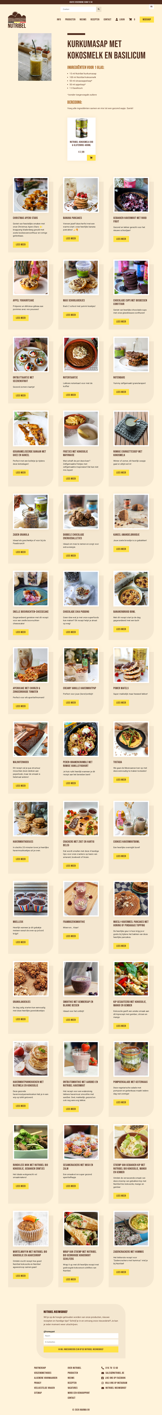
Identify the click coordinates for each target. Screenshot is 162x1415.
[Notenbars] (131, 354)
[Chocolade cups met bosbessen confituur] (131, 277)
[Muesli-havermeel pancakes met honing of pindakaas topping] (131, 899)
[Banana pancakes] (81, 195)
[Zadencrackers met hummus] (131, 1229)
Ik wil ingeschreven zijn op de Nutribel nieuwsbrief (81, 1349)
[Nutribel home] (17, 19)
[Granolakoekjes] (31, 979)
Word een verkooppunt (79, 1393)
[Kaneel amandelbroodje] (131, 511)
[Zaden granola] (31, 511)
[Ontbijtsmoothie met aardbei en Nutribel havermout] (81, 1059)
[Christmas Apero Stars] (31, 195)
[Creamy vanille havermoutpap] (81, 665)
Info (59, 19)
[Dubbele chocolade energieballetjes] (81, 511)
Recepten (95, 19)
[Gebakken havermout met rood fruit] (131, 195)
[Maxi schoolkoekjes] (81, 277)
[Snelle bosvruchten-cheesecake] (31, 588)
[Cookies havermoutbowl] (131, 819)
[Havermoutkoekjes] (31, 819)
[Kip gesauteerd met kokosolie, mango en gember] (131, 979)
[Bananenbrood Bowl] (131, 588)
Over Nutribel (74, 1368)
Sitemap (38, 1393)
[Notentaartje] (81, 354)
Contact (107, 19)
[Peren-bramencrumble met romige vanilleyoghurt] (81, 739)
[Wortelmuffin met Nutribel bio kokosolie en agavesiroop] (31, 1229)
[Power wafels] (131, 665)
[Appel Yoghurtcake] (31, 277)
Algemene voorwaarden (45, 1378)
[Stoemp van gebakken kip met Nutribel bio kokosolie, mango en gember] (131, 1142)
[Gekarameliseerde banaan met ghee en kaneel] (31, 428)
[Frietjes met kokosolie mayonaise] (81, 428)
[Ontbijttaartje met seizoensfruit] (31, 354)
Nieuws (83, 19)
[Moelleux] (31, 899)
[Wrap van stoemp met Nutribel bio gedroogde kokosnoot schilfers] (81, 1229)
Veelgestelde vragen (44, 1388)
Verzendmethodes (42, 1373)
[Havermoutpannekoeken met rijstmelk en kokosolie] (31, 1059)
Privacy (37, 1383)
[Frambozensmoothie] (81, 899)
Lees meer (21, 244)
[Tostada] (131, 739)
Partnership (40, 1368)
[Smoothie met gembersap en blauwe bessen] (81, 979)
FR (151, 6)
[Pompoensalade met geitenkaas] (131, 1059)
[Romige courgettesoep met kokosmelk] (131, 428)
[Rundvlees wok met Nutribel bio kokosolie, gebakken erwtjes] (31, 1142)
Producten (70, 19)
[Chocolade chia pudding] (81, 588)
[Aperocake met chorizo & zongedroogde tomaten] (31, 665)
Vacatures (73, 1388)
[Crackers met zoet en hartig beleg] (81, 819)
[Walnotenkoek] (31, 739)
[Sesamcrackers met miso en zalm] (81, 1142)
